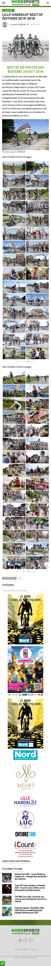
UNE (19, 578)
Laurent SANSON (18, 24)
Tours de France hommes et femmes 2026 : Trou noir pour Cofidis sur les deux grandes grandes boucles (30, 887)
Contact (33, 949)
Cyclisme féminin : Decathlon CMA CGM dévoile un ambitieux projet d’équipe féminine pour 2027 (29, 910)
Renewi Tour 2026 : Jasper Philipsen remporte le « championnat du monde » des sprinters (31, 876)
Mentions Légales (21, 949)
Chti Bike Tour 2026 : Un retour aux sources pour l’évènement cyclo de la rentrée (30, 899)
